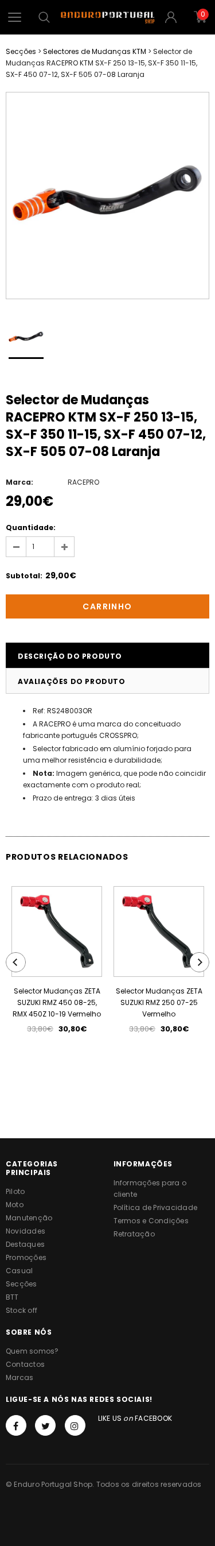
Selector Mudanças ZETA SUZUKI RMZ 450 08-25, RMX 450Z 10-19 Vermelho (57, 1002)
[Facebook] (16, 1425)
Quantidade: (31, 527)
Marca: (19, 482)
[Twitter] (45, 1425)
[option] (107, 195)
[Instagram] (75, 1425)
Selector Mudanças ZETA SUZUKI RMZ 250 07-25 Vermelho (159, 1002)
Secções (21, 51)
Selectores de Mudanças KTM (94, 51)
